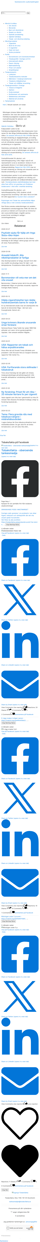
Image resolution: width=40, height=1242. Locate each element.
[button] (20, 708)
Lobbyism (12, 74)
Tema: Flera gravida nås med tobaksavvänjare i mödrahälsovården (16, 417)
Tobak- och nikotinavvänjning (19, 39)
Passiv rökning (14, 63)
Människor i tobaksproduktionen (20, 79)
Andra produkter (14, 52)
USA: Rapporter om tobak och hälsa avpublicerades (17, 346)
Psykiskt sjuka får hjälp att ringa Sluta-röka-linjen (18, 234)
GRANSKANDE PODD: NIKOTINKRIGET (14, 509)
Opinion (11, 90)
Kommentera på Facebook (24, 714)
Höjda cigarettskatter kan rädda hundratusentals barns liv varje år (19, 301)
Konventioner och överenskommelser (22, 57)
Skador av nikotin (15, 32)
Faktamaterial (10, 101)
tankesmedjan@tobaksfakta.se (20, 1202)
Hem (4, 105)
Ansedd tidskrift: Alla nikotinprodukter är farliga (15, 256)
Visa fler (3, 435)
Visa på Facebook (15, 533)
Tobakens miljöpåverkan (17, 81)
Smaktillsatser (14, 70)
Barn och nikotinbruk (16, 30)
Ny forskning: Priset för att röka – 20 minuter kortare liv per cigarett (19, 393)
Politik (7, 54)
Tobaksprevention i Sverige (14, 85)
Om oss (25, 2)
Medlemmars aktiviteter (17, 96)
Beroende (12, 28)
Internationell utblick (16, 61)
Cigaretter (12, 43)
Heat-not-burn (14, 50)
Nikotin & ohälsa (11, 23)
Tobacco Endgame (15, 88)
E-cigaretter (13, 48)
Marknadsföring (14, 65)
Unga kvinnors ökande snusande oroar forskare (18, 323)
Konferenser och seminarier (18, 94)
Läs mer (4, 246)
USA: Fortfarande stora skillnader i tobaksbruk (19, 368)
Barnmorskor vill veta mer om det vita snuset (18, 278)
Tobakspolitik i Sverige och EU (20, 59)
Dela (3, 535)
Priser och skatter (15, 68)
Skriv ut (20, 125)
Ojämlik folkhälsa (15, 37)
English (36, 2)
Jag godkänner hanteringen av (20, 1222)
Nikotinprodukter (11, 41)
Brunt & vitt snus (14, 46)
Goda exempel (14, 92)
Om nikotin (12, 26)
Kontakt (31, 2)
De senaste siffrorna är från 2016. (18, 135)
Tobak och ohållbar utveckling (19, 83)
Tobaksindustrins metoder (18, 77)
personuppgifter (31, 1222)
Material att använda (16, 99)
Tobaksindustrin (10, 72)
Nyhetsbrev (19, 2)
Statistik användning (16, 34)
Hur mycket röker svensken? (25, 197)
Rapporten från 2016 (22, 167)
